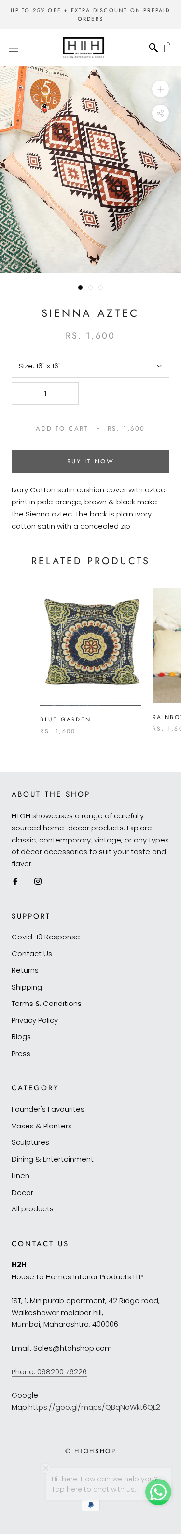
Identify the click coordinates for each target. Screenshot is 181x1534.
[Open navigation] (13, 48)
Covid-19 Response (46, 937)
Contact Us (32, 954)
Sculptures (30, 1142)
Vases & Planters (42, 1126)
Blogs (21, 1037)
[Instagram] (38, 881)
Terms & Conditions (47, 1003)
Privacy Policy (35, 1020)
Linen (20, 1175)
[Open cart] (168, 48)
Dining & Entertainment (53, 1159)
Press (21, 1053)
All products (33, 1209)
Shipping (27, 987)
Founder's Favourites (48, 1109)
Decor (22, 1192)
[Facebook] (15, 881)
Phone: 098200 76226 (49, 1372)
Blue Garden (65, 719)
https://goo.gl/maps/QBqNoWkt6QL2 (94, 1407)
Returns (25, 970)
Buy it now (90, 461)
